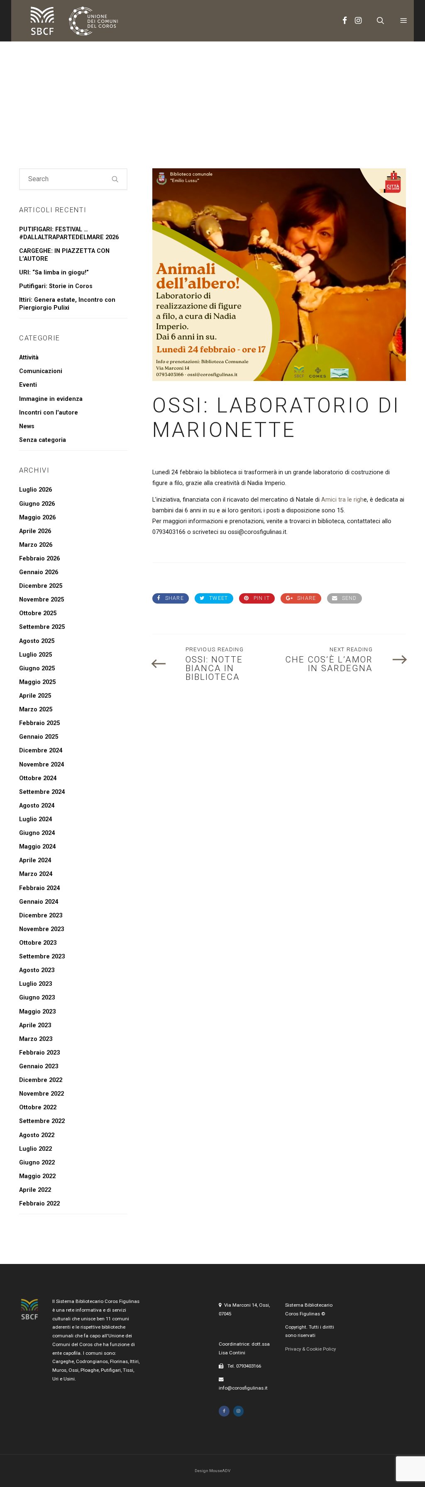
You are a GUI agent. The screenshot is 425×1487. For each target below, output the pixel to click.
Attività (29, 357)
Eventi (28, 384)
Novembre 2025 (41, 599)
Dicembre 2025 (40, 585)
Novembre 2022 (41, 1093)
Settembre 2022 (42, 1121)
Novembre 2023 (41, 929)
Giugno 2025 (37, 668)
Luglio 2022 (35, 1148)
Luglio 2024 (35, 819)
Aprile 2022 (35, 1189)
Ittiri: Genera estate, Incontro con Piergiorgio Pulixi (67, 303)
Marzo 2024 (35, 874)
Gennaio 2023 (38, 1066)
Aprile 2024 (35, 860)
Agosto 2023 (36, 970)
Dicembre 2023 (40, 915)
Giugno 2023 (37, 997)
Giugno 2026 (37, 503)
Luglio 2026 (35, 489)
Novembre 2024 (41, 764)
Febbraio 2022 (39, 1203)
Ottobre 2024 (37, 778)
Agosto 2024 (36, 805)
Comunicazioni (40, 371)
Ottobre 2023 (37, 942)
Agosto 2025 (36, 641)
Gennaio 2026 (38, 572)
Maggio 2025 (37, 682)
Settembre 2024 (42, 792)
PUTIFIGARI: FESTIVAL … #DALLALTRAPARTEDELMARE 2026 (69, 233)
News (26, 426)
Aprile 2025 (35, 695)
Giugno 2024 (37, 833)
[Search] (115, 178)
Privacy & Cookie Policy (310, 1349)
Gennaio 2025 (38, 736)
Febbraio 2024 (39, 888)
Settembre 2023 (42, 956)
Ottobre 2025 (37, 613)
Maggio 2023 (37, 1011)
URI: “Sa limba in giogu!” (54, 272)
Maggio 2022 (37, 1176)
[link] (342, 499)
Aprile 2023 (35, 1025)
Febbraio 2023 (39, 1052)
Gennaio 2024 (38, 901)
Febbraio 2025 (39, 723)
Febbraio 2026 (39, 558)
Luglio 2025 (35, 654)
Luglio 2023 (35, 983)
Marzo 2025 (35, 709)
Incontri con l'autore (48, 412)
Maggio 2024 (37, 846)
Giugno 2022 (37, 1162)
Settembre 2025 (42, 627)
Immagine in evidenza (51, 399)
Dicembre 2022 (40, 1080)
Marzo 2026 (35, 544)
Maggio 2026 (37, 517)
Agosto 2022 (36, 1135)
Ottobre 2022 (37, 1107)
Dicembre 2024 (40, 750)
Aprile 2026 (35, 531)
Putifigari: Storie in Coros (56, 286)
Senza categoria (42, 440)
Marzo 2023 (35, 1039)
